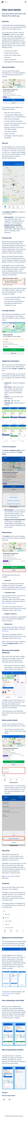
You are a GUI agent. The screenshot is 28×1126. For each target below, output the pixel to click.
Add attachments (9, 993)
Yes (4, 1099)
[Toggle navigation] (25, 2)
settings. (22, 589)
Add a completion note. (9, 603)
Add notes (10, 876)
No (9, 1099)
